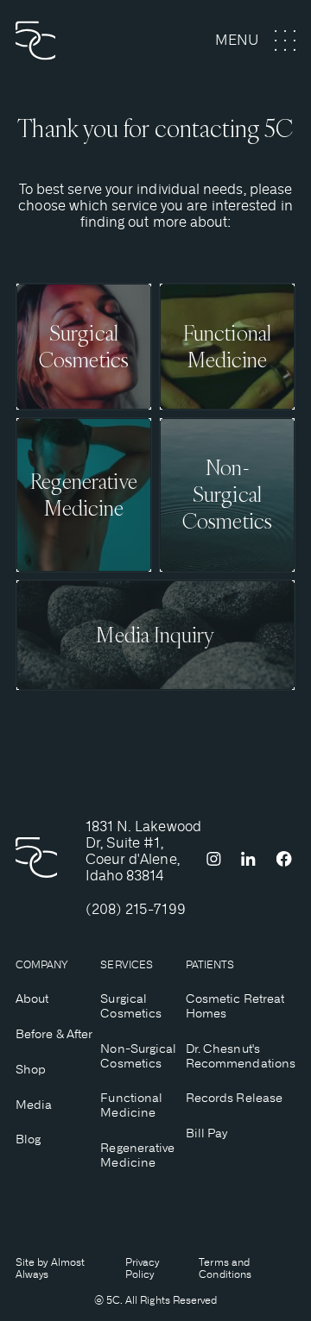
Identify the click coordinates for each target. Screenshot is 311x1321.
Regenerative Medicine (137, 1155)
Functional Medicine (131, 1105)
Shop (31, 1069)
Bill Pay (207, 1133)
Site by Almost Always (50, 1268)
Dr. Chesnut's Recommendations (240, 1056)
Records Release (234, 1098)
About (32, 998)
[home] (67, 40)
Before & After (54, 1034)
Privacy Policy (142, 1268)
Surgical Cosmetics (131, 1006)
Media (34, 1104)
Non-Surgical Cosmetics (138, 1056)
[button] (255, 40)
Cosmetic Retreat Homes (235, 1006)
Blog (28, 1139)
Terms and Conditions (225, 1268)
